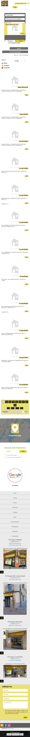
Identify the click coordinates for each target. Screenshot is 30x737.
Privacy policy (15, 526)
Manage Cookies (15, 734)
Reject (21, 734)
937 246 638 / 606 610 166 (15, 545)
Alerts (19, 48)
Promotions (15, 507)
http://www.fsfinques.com (15, 543)
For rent (15, 502)
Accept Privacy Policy (12, 455)
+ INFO (26, 95)
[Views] (15, 63)
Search (20, 41)
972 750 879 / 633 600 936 (15, 660)
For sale (15, 498)
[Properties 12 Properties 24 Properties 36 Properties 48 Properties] (13, 412)
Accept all (9, 734)
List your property (15, 52)
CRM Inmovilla (10, 728)
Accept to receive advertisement (14, 457)
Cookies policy (15, 536)
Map (2, 572)
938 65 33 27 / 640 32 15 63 (15, 625)
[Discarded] (15, 68)
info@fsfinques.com (15, 541)
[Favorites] (15, 66)
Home (15, 493)
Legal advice (15, 531)
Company (15, 512)
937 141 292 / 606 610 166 (15, 579)
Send (23, 451)
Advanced (10, 41)
